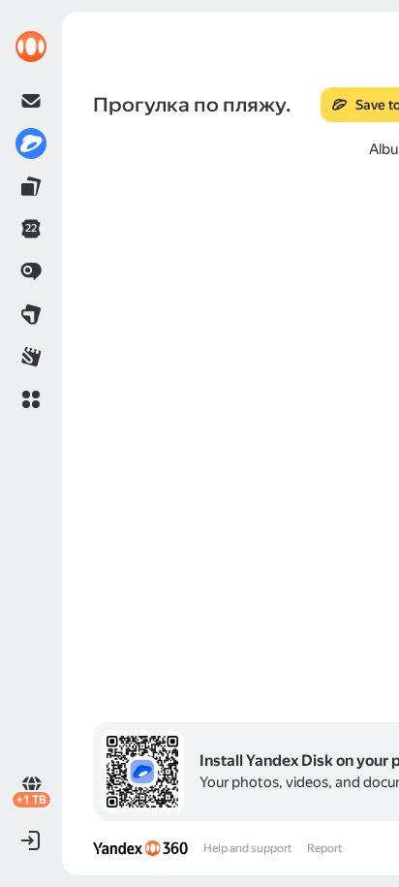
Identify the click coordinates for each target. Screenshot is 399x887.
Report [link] (324, 848)
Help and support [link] (247, 848)
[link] (30, 46)
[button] (30, 399)
